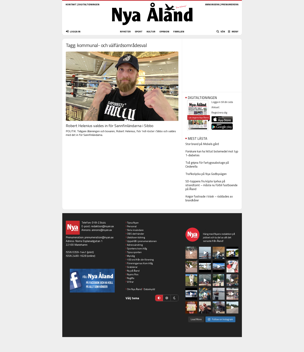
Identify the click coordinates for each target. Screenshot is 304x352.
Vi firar (130, 282)
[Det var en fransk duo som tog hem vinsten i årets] (205, 266)
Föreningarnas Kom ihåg (140, 263)
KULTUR (151, 31)
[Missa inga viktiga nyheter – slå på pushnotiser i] (232, 266)
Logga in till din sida (222, 102)
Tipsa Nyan (133, 222)
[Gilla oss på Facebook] (92, 281)
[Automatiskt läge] (159, 298)
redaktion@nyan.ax (102, 226)
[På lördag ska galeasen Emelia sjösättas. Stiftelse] (219, 307)
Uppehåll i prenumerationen (142, 241)
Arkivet (215, 107)
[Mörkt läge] (174, 298)
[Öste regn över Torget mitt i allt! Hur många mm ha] (232, 294)
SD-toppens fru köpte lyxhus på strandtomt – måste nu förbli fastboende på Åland (211, 185)
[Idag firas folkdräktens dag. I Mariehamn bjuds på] (205, 280)
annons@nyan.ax (102, 230)
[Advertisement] (211, 64)
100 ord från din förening (140, 259)
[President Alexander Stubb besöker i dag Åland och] (191, 266)
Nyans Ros (132, 274)
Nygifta (130, 278)
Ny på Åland (133, 270)
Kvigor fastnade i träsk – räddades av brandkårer (209, 198)
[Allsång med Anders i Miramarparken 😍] (191, 294)
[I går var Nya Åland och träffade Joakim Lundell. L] (205, 307)
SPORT (138, 31)
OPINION (164, 31)
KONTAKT (71, 4)
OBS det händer (135, 233)
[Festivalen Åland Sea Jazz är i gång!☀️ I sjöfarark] (219, 253)
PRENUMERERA (229, 4)
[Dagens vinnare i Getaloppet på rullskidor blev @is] (232, 307)
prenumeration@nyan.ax (99, 237)
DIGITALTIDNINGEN (88, 4)
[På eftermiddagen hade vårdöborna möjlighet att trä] (232, 253)
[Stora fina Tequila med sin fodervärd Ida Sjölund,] (191, 280)
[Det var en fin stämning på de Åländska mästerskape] (191, 253)
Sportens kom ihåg (137, 248)
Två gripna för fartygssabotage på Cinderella (207, 164)
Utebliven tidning (136, 237)
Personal (132, 226)
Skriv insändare (135, 230)
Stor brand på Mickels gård (202, 144)
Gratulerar (132, 267)
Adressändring (135, 245)
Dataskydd (149, 289)
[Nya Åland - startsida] (152, 26)
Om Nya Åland (134, 289)
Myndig (131, 256)
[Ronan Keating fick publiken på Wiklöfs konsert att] (232, 280)
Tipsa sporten (134, 252)
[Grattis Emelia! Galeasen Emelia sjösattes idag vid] (219, 294)
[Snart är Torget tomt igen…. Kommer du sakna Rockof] (219, 280)
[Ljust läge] (167, 298)
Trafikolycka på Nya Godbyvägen (206, 174)
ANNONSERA (212, 4)
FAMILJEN (178, 31)
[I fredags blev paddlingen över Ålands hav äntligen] (205, 253)
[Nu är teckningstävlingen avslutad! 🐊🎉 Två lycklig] (191, 307)
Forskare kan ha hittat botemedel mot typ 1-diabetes (211, 153)
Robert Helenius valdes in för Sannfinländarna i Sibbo (109, 126)
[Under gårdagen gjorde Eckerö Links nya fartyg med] (219, 266)
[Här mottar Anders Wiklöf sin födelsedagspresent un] (205, 294)
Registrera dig (219, 113)
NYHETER (125, 31)
